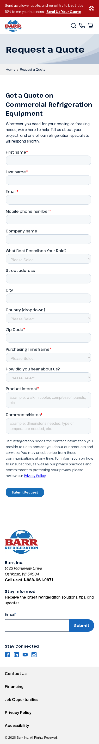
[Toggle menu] (62, 25)
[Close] (91, 8)
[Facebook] (7, 654)
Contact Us (16, 673)
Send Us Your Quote (63, 11)
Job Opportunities (21, 699)
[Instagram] (34, 654)
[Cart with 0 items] (90, 25)
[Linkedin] (16, 654)
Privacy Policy (18, 712)
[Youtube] (25, 654)
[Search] (73, 25)
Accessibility (17, 725)
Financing (14, 686)
